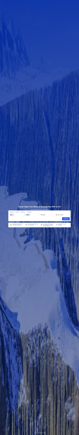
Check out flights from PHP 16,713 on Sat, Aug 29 (39, 209)
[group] (16, 214)
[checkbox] (29, 212)
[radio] (12, 212)
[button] (70, 2)
